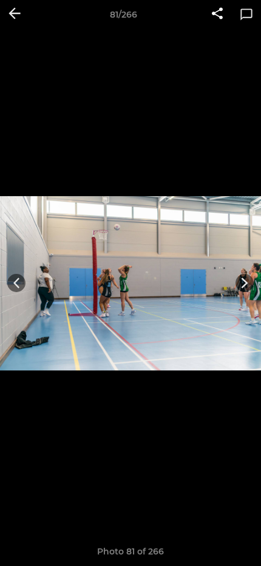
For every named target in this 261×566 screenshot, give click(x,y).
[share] (217, 14)
